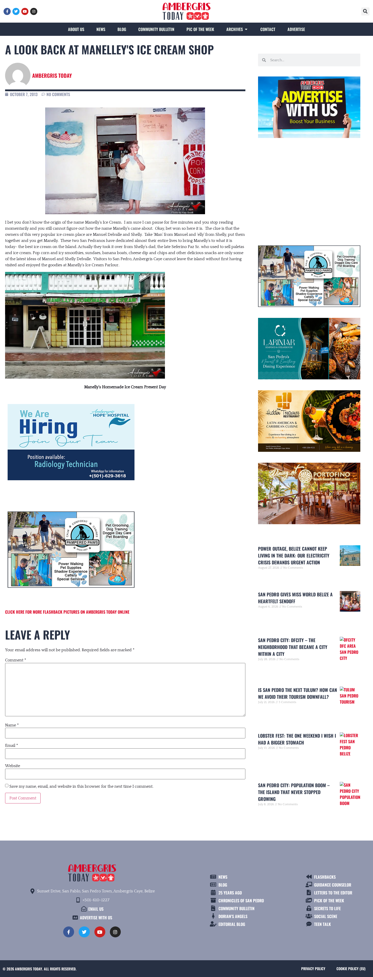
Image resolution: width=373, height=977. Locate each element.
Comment (15, 660)
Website (12, 766)
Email (11, 745)
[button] (365, 11)
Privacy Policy (313, 968)
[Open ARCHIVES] (246, 29)
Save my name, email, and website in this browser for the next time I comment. (81, 786)
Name (12, 725)
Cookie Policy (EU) (350, 968)
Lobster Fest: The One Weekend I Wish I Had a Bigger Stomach (297, 739)
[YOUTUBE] (24, 11)
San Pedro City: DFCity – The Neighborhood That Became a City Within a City (292, 647)
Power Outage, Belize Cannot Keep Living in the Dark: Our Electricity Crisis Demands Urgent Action (293, 555)
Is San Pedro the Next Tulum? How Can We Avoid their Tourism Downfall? (297, 693)
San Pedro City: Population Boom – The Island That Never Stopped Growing (294, 792)
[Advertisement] (309, 189)
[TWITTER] (16, 11)
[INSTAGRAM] (33, 11)
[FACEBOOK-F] (7, 11)
